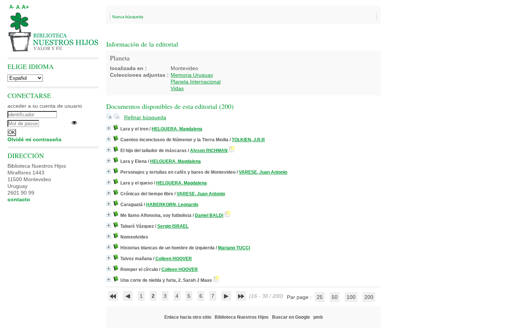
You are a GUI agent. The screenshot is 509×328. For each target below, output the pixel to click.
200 (368, 297)
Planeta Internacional (196, 82)
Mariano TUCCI (234, 247)
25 (320, 297)
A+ (25, 7)
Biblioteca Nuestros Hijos (242, 317)
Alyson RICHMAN (209, 150)
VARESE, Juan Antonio (263, 172)
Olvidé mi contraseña (34, 139)
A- (11, 7)
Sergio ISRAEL (173, 226)
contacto (18, 199)
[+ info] (108, 128)
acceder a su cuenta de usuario (44, 106)
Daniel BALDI (209, 215)
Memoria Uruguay (192, 75)
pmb (318, 317)
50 (335, 297)
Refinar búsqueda (145, 117)
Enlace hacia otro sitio (187, 317)
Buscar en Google (291, 317)
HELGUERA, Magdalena (177, 129)
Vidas (177, 88)
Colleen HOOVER (173, 258)
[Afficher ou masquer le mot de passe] (74, 122)
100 (351, 297)
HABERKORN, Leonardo (172, 204)
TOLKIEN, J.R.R (248, 139)
